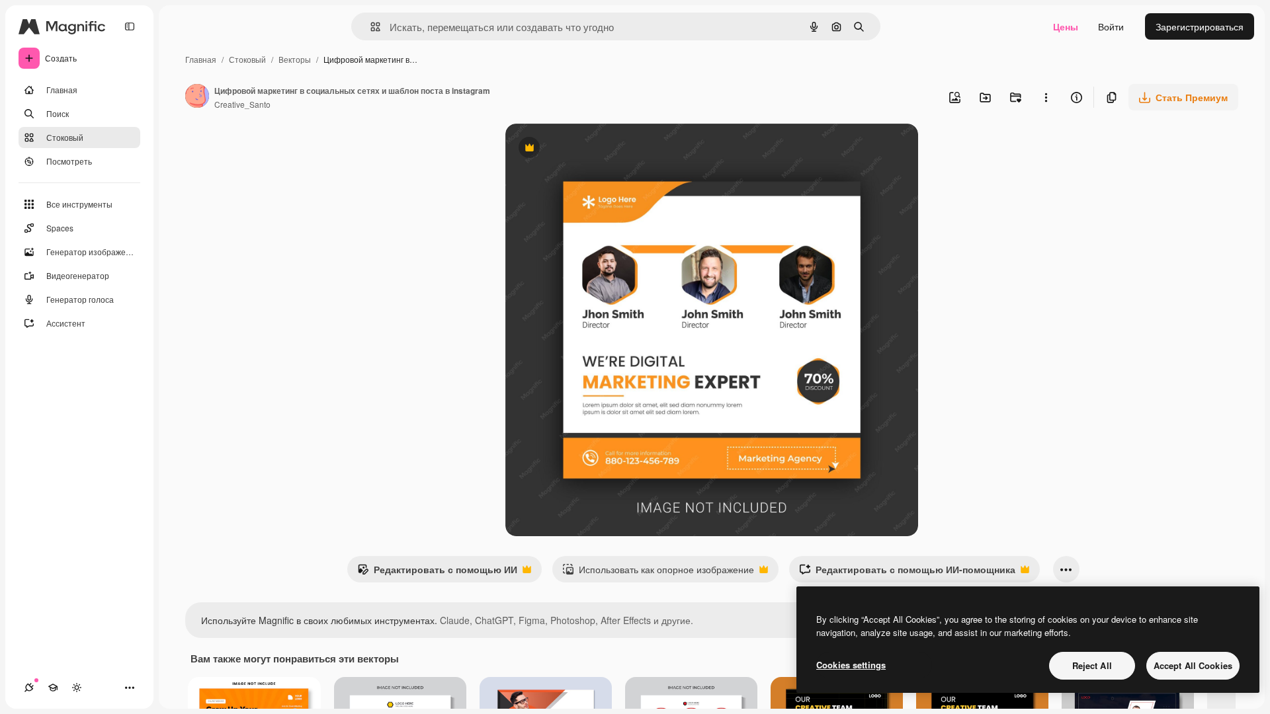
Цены (1065, 26)
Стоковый (247, 59)
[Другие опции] (1046, 97)
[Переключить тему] (76, 687)
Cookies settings (851, 664)
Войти (1111, 26)
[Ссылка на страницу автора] (197, 97)
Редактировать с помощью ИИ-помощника (907, 572)
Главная (200, 59)
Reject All (1092, 665)
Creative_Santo (242, 104)
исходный (594, 149)
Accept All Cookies (1193, 665)
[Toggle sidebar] (129, 26)
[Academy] (53, 687)
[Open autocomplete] (370, 27)
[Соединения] (29, 687)
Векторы (294, 59)
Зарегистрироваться (1200, 26)
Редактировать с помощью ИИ (437, 572)
